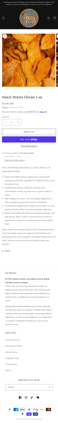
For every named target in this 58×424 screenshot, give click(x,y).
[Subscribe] (49, 387)
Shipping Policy (12, 358)
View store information (15, 160)
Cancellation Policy (13, 346)
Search (8, 370)
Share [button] (7, 251)
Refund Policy (11, 352)
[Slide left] (23, 92)
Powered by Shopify (36, 419)
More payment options (29, 146)
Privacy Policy (11, 364)
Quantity (5, 117)
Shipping (5, 107)
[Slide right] (35, 92)
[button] (3, 18)
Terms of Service (12, 340)
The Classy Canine (25, 419)
